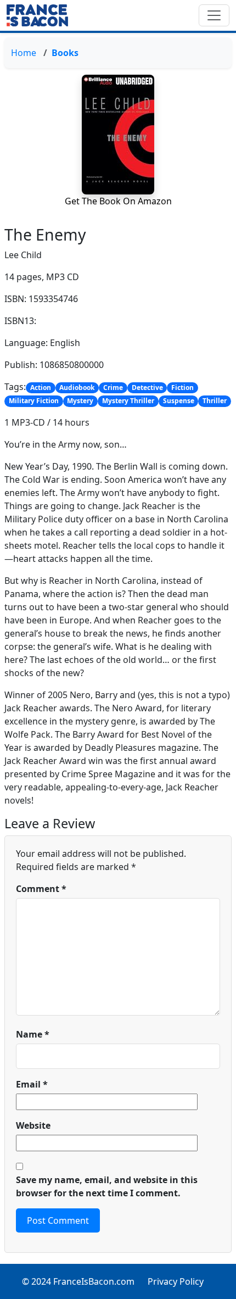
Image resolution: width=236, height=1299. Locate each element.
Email (32, 1084)
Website (33, 1125)
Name (32, 1034)
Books (65, 53)
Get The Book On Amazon (118, 201)
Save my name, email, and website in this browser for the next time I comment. (107, 1186)
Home (23, 53)
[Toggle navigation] (214, 15)
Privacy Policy (176, 1281)
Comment (41, 889)
